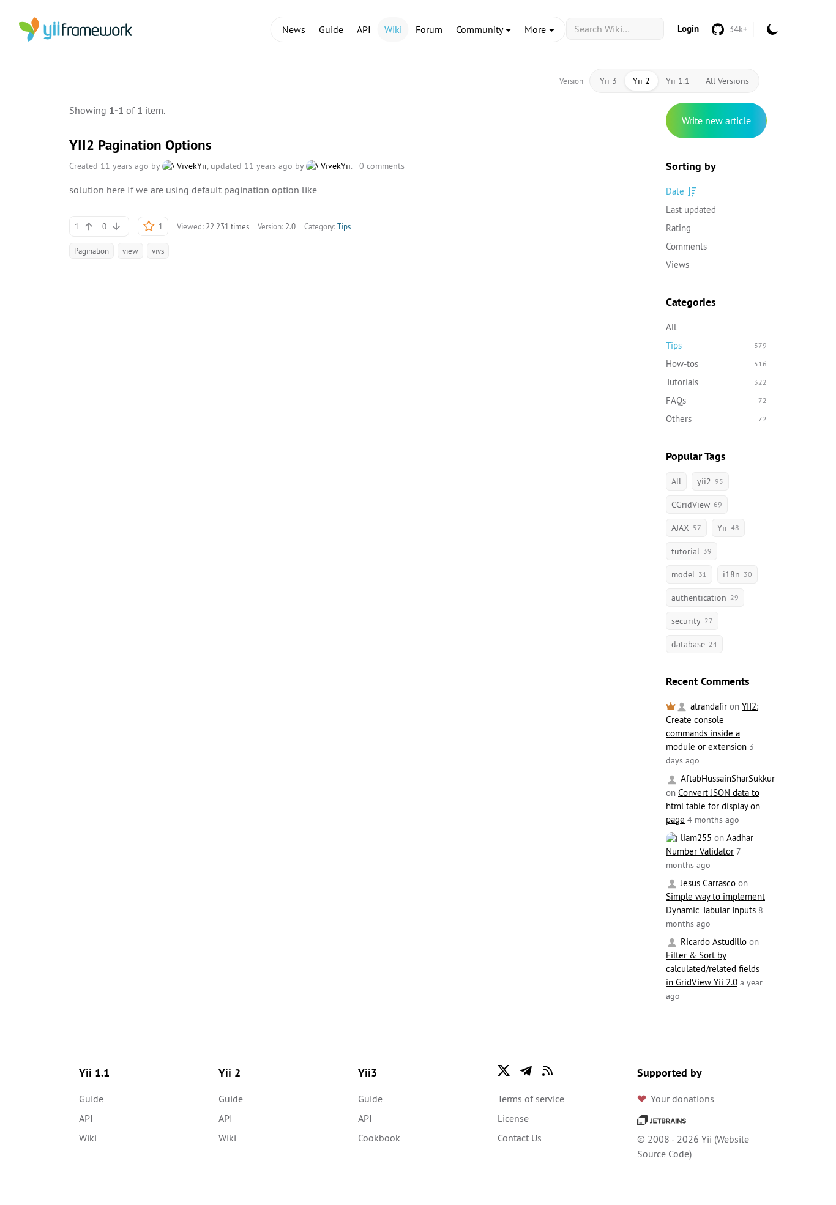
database (694, 644)
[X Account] (504, 1070)
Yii (728, 527)
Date (675, 191)
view (130, 251)
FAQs (716, 400)
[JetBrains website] (661, 1119)
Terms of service (531, 1098)
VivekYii (190, 165)
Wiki (393, 29)
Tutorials (716, 382)
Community (480, 29)
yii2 (710, 481)
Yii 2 (641, 80)
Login (688, 28)
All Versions (727, 80)
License (513, 1118)
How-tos (716, 363)
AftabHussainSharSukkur (726, 778)
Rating (678, 228)
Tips (344, 226)
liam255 (695, 838)
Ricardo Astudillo (712, 941)
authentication (705, 597)
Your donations (682, 1098)
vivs (158, 251)
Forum (429, 29)
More (536, 29)
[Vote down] (116, 226)
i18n (737, 574)
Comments (686, 246)
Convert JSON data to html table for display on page (713, 806)
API (364, 29)
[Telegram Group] (526, 1070)
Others (716, 419)
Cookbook (379, 1138)
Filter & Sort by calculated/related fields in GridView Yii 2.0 (712, 968)
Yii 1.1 (678, 80)
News (293, 29)
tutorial (691, 551)
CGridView (696, 504)
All (671, 327)
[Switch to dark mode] (772, 29)
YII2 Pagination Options (140, 145)
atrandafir (707, 706)
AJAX (686, 527)
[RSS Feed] (548, 1070)
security (692, 620)
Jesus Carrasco (707, 883)
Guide (331, 29)
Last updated (691, 209)
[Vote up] (88, 226)
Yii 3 (608, 80)
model (689, 574)
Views (677, 264)
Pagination (91, 251)
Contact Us (520, 1138)
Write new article (716, 120)
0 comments (382, 165)
